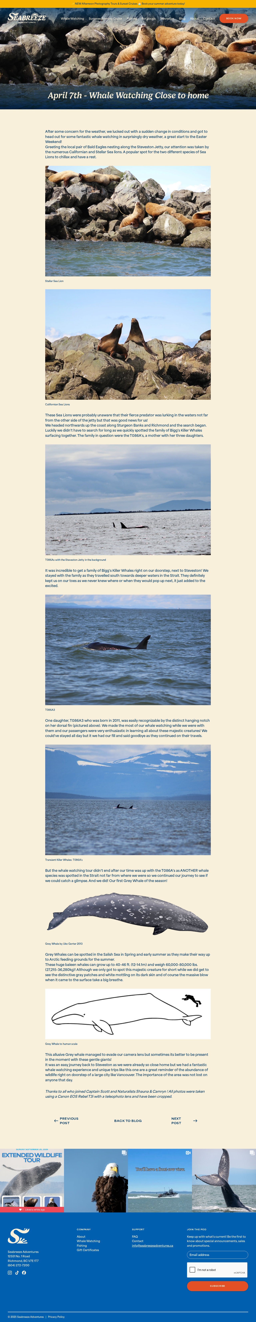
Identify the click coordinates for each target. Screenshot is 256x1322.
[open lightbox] (128, 221)
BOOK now (234, 18)
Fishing (132, 18)
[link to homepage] (18, 1236)
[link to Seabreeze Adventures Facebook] (24, 1273)
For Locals (149, 18)
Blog (182, 18)
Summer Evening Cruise (105, 18)
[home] (27, 18)
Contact (209, 18)
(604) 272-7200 (18, 1265)
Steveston (167, 18)
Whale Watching (72, 18)
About (194, 18)
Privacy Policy (56, 1316)
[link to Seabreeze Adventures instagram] (10, 1273)
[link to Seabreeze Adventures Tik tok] (17, 1273)
